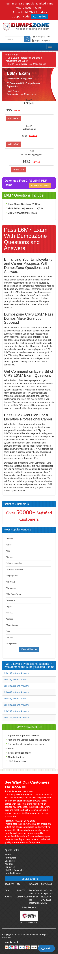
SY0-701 (21, 891)
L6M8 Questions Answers (16, 705)
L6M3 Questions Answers (16, 686)
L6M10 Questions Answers (17, 718)
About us (9, 864)
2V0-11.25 (46, 900)
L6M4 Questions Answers (16, 692)
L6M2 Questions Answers (16, 680)
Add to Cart (13, 119)
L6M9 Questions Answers (16, 711)
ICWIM (8, 897)
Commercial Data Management (22, 94)
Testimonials (10, 858)
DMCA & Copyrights (14, 870)
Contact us (10, 867)
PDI (18, 884)
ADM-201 (9, 884)
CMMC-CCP (22, 897)
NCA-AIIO (46, 897)
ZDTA (44, 903)
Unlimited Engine (13, 873)
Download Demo (40, 185)
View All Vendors (29, 650)
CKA (7, 891)
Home (8, 55)
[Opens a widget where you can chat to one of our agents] (46, 948)
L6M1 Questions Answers (16, 673)
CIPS (16, 55)
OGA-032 (33, 884)
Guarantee (10, 861)
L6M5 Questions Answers (16, 699)
